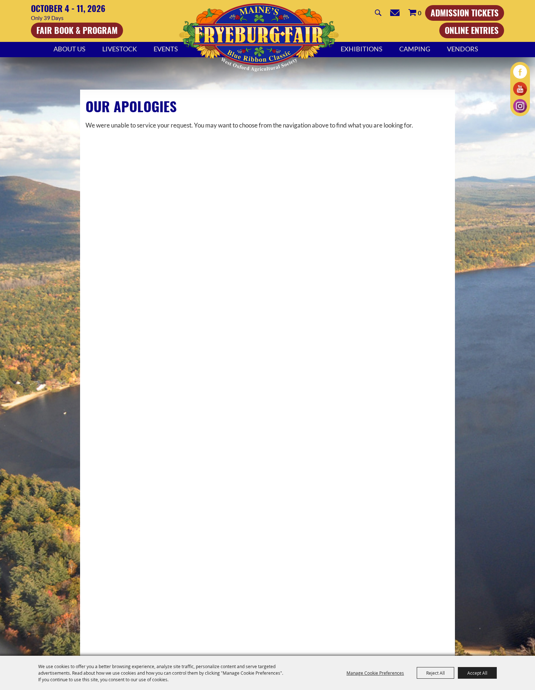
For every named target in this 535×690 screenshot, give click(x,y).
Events (166, 49)
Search (378, 12)
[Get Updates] (395, 12)
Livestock (119, 49)
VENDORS (462, 49)
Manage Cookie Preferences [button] (375, 673)
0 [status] (419, 13)
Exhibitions (362, 49)
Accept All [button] (477, 673)
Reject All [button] (435, 673)
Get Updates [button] (395, 12)
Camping (414, 49)
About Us (70, 49)
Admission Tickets (465, 13)
